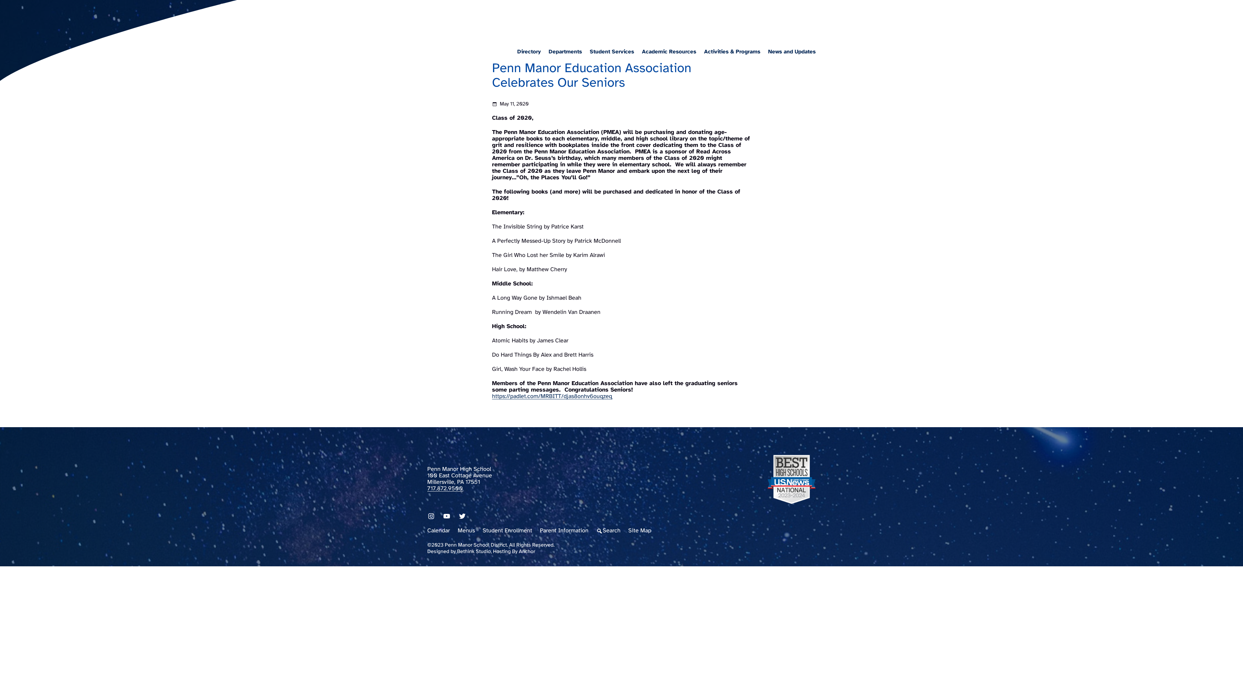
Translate (808, 21)
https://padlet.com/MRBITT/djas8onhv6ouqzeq (552, 397)
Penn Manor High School (496, 18)
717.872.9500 (445, 489)
